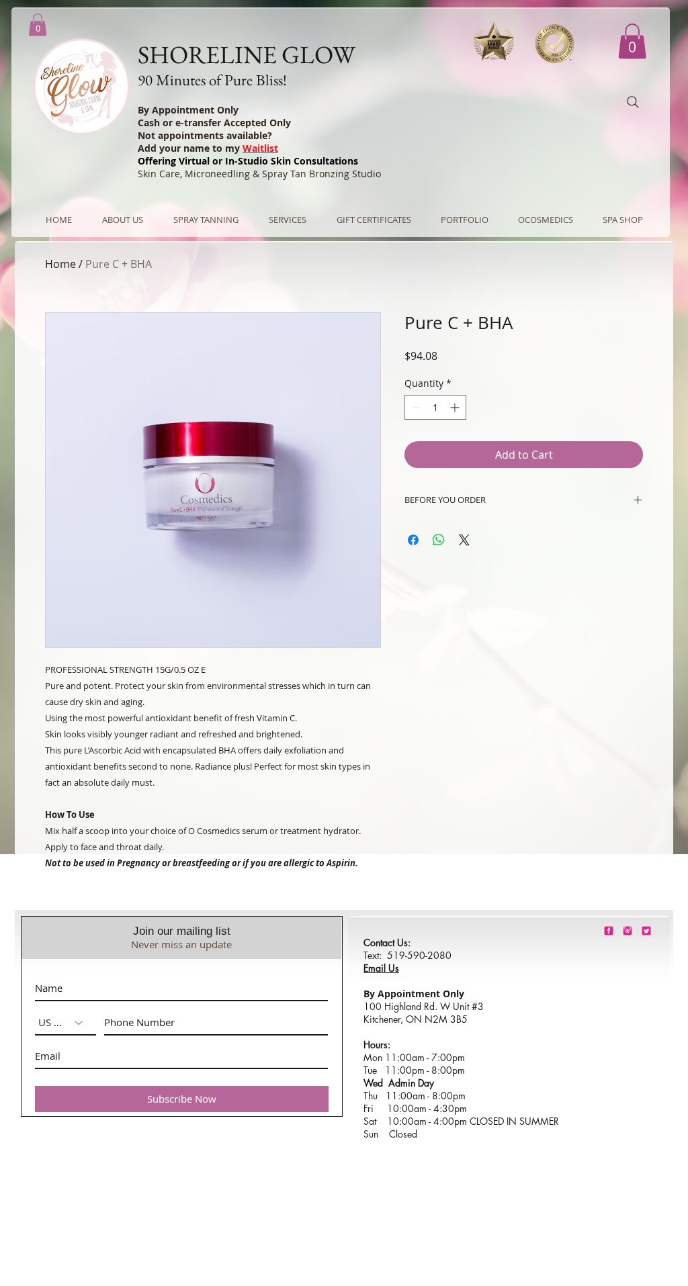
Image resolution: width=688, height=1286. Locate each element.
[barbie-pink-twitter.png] (646, 930)
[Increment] (455, 407)
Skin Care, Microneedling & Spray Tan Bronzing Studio (259, 173)
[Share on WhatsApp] (439, 540)
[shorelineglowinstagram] (627, 930)
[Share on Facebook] (413, 540)
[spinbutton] (435, 407)
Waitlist (260, 148)
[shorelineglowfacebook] (608, 930)
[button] (632, 41)
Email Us (381, 968)
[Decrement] (414, 407)
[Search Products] (633, 102)
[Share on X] (464, 540)
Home (60, 264)
